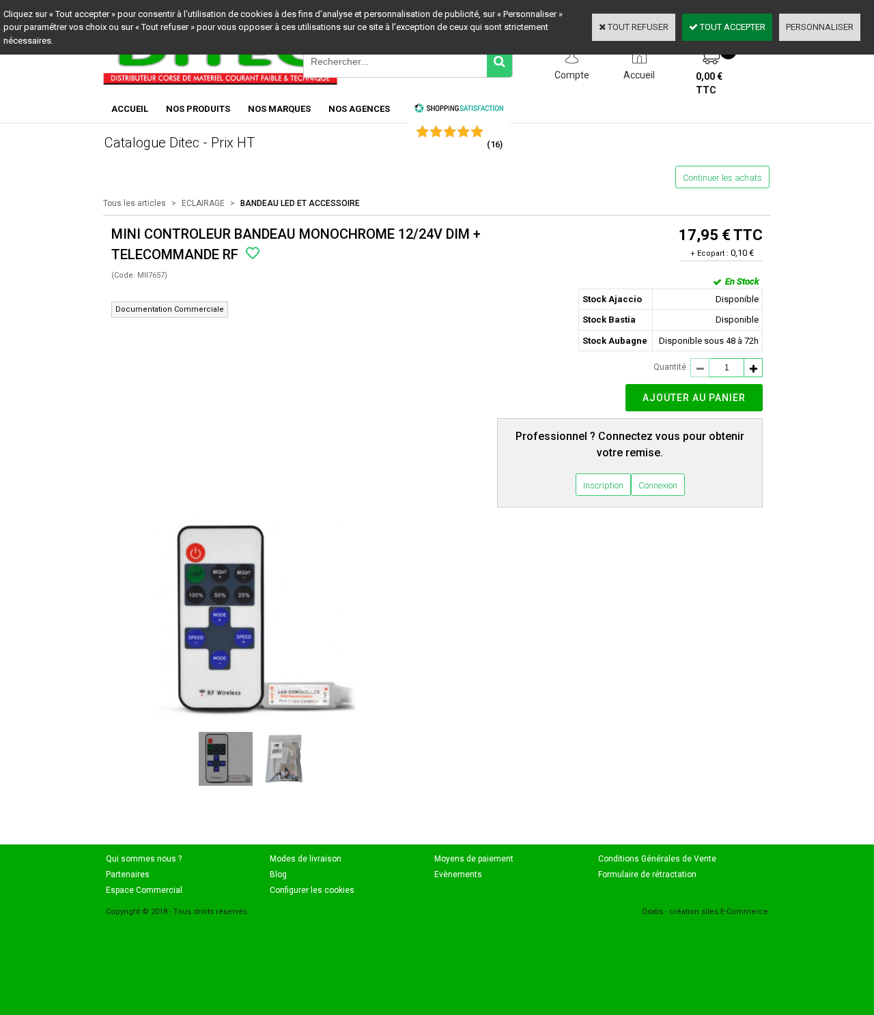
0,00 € (709, 83)
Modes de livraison (305, 859)
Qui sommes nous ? (144, 859)
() (495, 144)
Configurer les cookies (312, 890)
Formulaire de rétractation (647, 874)
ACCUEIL (129, 109)
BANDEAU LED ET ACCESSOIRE (300, 203)
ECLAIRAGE (203, 203)
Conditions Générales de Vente (657, 859)
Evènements (458, 874)
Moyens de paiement (473, 859)
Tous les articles (134, 203)
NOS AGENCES (359, 109)
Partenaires (128, 874)
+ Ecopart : (709, 253)
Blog (278, 874)
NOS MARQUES (279, 109)
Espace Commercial (144, 890)
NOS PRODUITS (198, 109)
